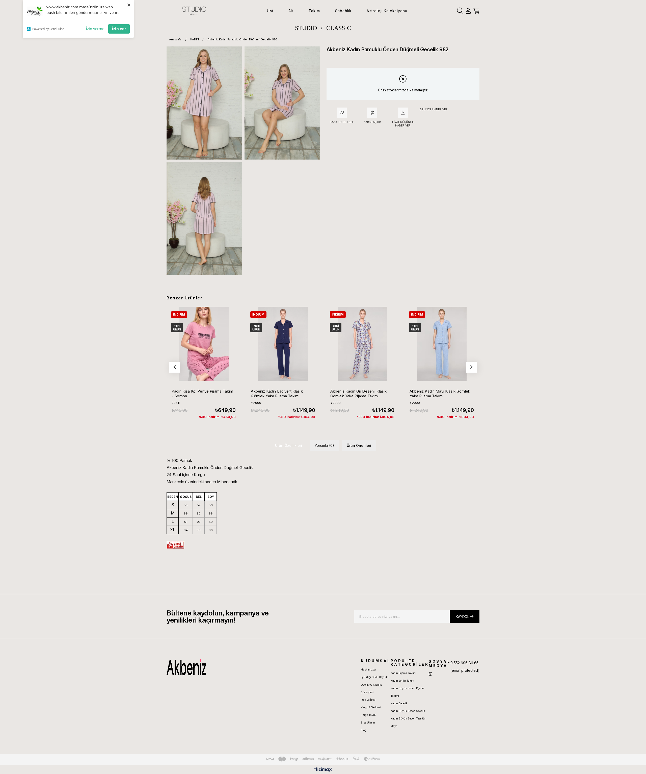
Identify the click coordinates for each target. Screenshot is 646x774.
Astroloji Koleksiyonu (387, 11)
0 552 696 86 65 (464, 663)
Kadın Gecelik (399, 703)
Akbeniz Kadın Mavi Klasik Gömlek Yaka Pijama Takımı (440, 393)
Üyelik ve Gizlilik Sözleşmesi (371, 688)
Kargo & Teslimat (371, 707)
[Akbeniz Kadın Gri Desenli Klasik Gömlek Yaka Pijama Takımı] (362, 344)
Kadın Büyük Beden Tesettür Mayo (408, 722)
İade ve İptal (368, 699)
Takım (314, 11)
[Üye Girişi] (468, 11)
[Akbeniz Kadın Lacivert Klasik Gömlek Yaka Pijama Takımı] (283, 344)
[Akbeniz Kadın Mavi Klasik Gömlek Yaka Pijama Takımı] (442, 344)
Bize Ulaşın (368, 722)
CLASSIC (338, 28)
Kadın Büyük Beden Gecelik (408, 710)
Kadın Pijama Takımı (403, 673)
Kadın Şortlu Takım (402, 680)
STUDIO (306, 28)
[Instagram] (430, 674)
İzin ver (119, 28)
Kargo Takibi (368, 714)
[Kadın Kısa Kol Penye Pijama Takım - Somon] (204, 344)
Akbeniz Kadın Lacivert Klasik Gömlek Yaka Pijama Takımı (277, 393)
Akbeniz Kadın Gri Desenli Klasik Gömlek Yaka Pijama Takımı (358, 393)
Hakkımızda (368, 669)
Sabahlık (343, 11)
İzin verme (95, 28)
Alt (290, 11)
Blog (363, 730)
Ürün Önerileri (359, 445)
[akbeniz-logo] (210, 667)
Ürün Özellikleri (288, 445)
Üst (270, 11)
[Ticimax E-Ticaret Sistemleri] (323, 770)
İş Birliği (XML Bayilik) (375, 677)
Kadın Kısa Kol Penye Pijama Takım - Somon (202, 393)
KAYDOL (462, 616)
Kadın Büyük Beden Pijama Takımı (407, 692)
